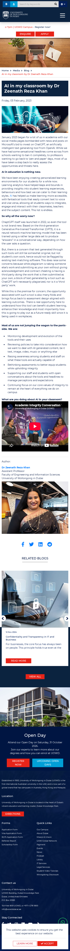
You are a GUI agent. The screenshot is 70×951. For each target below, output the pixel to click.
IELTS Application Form (12, 837)
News (39, 852)
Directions (12, 813)
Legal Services (43, 867)
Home (5, 70)
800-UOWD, (15, 905)
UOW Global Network (47, 841)
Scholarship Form (10, 844)
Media (16, 70)
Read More (18, 660)
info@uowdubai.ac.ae (11, 909)
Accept (48, 943)
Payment (41, 844)
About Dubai (42, 833)
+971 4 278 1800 (31, 905)
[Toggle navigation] (62, 15)
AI (11, 195)
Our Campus (42, 829)
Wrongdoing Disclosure (48, 874)
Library (40, 859)
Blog (26, 70)
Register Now (18, 762)
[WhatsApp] (62, 922)
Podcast (40, 856)
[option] (35, 26)
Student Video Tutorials (47, 871)
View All (35, 676)
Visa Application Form (12, 833)
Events (40, 848)
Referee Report (9, 841)
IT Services (41, 863)
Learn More (25, 943)
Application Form (10, 829)
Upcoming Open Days (48, 762)
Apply (45, 33)
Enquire (25, 33)
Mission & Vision (44, 837)
